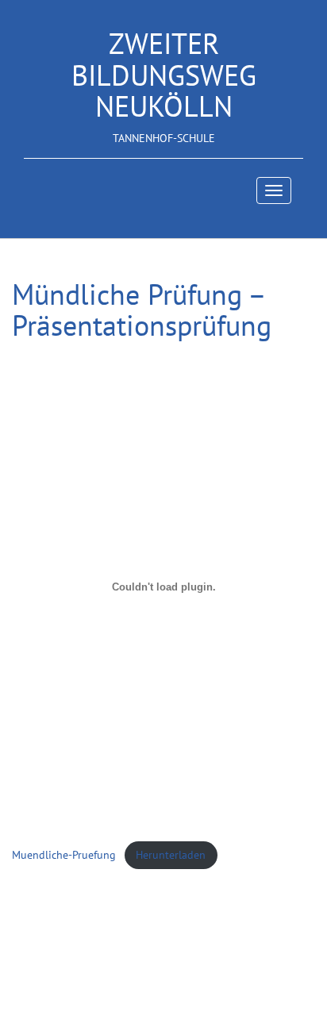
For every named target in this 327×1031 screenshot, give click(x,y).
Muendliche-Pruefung (64, 854)
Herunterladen (171, 854)
